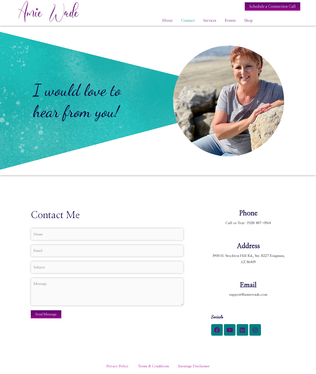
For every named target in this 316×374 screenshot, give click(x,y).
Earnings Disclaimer (194, 366)
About (167, 20)
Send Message (46, 314)
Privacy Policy (117, 366)
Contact (188, 20)
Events (230, 20)
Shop (248, 20)
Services (209, 20)
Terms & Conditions (153, 366)
